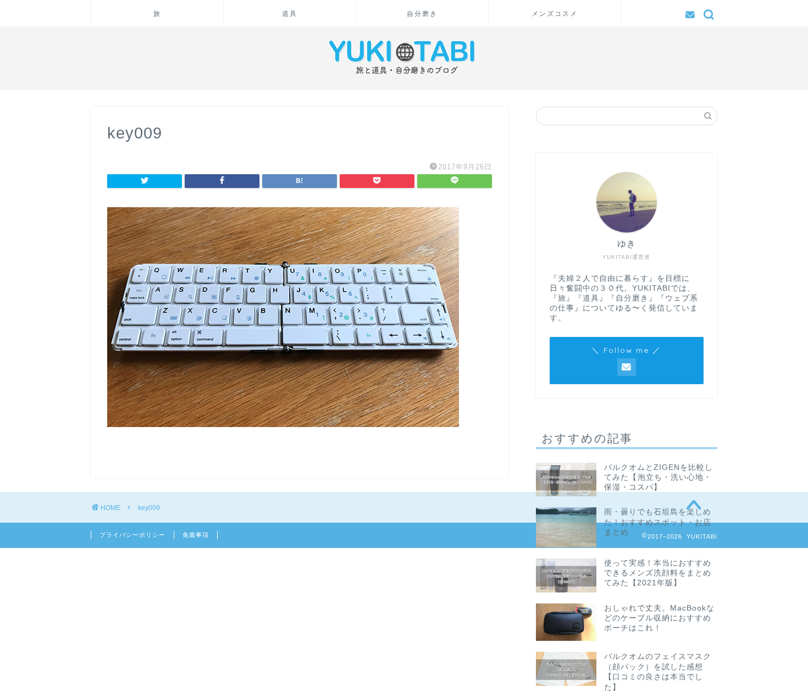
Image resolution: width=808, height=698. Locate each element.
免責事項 (195, 534)
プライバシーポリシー (132, 534)
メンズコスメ (555, 13)
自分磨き (422, 13)
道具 (289, 13)
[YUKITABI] (404, 77)
